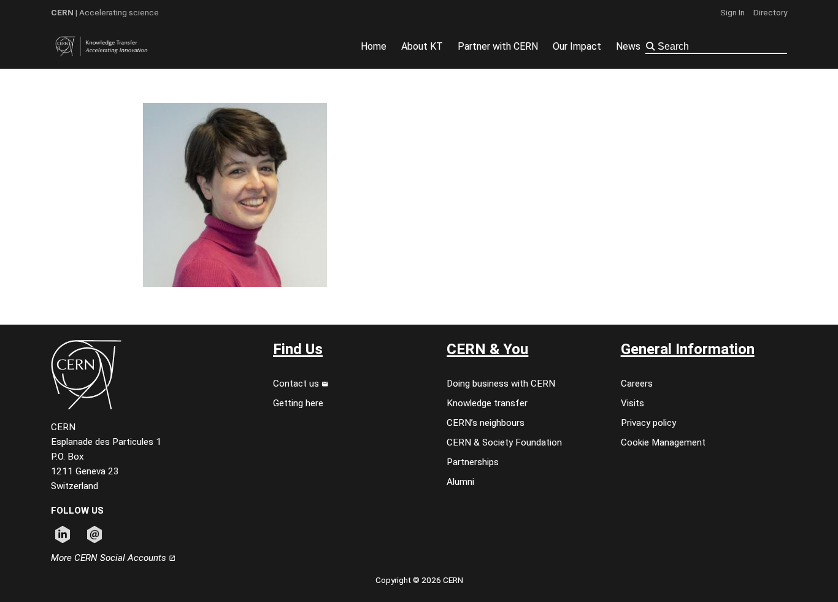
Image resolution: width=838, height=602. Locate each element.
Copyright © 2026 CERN (419, 580)
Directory (770, 12)
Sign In (732, 12)
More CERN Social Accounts (110, 557)
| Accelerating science (105, 12)
